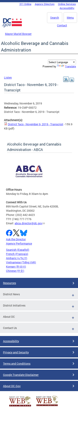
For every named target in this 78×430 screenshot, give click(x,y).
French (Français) (17, 254)
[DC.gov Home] (12, 26)
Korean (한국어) (16, 266)
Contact (62, 25)
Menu (70, 17)
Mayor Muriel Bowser (18, 34)
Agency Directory (45, 4)
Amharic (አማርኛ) (16, 258)
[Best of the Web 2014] (20, 406)
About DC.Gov (12, 386)
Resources (9, 283)
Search (54, 17)
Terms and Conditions (16, 363)
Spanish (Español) (17, 250)
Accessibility (67, 8)
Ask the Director (16, 239)
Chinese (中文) (15, 271)
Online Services (67, 4)
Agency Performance (19, 243)
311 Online (25, 4)
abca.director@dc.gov (28, 223)
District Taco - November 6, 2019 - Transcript (35, 124)
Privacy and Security (16, 352)
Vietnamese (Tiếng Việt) (21, 262)
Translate (70, 66)
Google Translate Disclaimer (21, 375)
